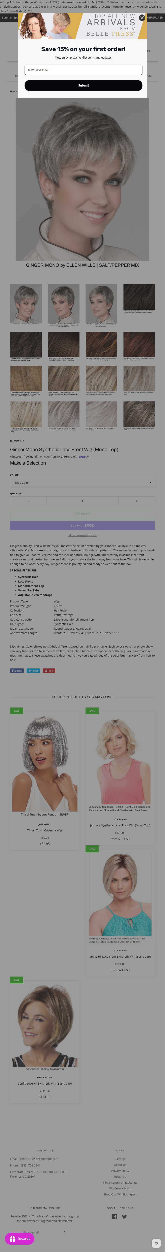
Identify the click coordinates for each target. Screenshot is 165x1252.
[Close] (142, 18)
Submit (83, 85)
